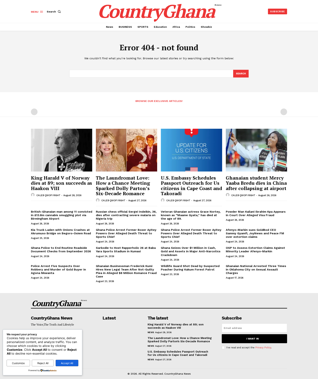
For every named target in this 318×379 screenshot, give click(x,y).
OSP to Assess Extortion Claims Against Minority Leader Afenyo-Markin (255, 249)
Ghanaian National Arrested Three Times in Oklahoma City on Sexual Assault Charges (256, 269)
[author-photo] (33, 195)
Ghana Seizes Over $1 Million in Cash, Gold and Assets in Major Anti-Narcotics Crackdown (190, 251)
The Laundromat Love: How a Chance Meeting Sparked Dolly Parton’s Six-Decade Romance (123, 186)
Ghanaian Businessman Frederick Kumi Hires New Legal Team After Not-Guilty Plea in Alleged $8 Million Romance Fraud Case (126, 271)
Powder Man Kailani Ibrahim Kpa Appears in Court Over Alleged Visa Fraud (256, 213)
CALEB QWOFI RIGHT (48, 195)
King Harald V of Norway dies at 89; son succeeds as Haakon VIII (61, 183)
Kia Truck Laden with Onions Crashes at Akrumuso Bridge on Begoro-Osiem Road (61, 231)
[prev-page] (34, 112)
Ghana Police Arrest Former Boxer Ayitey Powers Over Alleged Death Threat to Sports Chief (126, 233)
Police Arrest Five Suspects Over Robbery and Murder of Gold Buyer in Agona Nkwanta (58, 269)
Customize (18, 363)
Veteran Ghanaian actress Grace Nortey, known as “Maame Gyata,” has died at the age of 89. (191, 215)
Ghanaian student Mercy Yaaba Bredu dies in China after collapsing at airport (256, 183)
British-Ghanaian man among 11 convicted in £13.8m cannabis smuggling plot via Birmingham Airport (61, 215)
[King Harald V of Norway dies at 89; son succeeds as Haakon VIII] (61, 150)
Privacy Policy (263, 347)
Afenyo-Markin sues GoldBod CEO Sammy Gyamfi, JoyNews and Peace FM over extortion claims (255, 233)
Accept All (67, 363)
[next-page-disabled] (283, 112)
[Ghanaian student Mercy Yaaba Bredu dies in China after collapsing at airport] (256, 150)
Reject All (42, 363)
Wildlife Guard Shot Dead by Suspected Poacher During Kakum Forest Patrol (190, 267)
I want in (252, 338)
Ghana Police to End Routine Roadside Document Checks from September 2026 (61, 249)
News (151, 332)
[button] (54, 11)
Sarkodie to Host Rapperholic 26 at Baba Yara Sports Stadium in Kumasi (126, 249)
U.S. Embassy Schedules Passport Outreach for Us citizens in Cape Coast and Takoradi (191, 186)
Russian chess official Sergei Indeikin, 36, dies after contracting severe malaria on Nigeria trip (126, 215)
